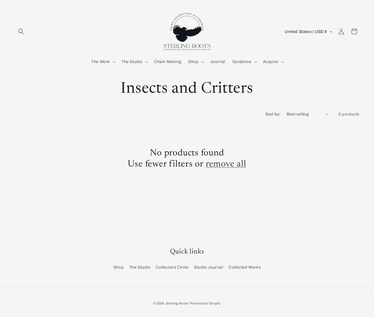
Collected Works (244, 267)
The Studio (139, 267)
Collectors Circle (172, 267)
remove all (226, 164)
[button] (21, 31)
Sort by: (273, 114)
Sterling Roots (177, 303)
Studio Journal (208, 267)
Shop (118, 267)
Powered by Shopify (205, 303)
